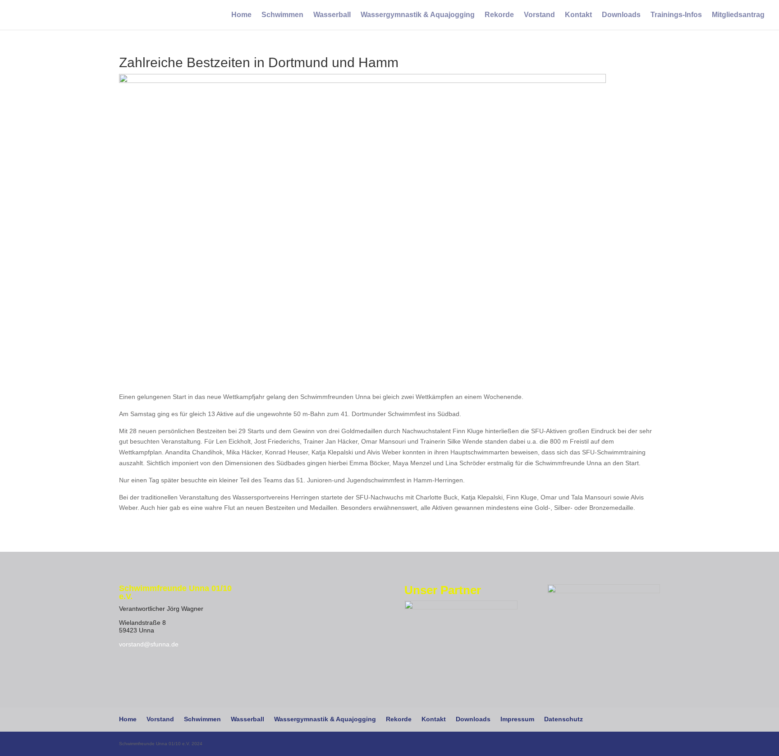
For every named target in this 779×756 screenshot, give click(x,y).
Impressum (517, 719)
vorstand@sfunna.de (149, 644)
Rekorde (499, 15)
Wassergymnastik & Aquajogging (418, 15)
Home (241, 15)
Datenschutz (563, 719)
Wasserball (332, 15)
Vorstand (539, 15)
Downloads (621, 15)
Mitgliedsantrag (738, 15)
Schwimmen (282, 15)
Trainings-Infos (676, 15)
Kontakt (578, 15)
